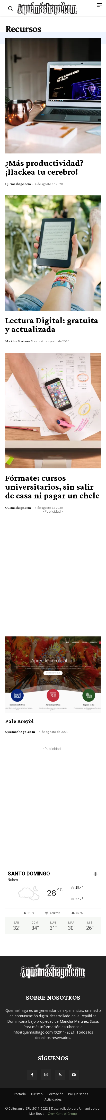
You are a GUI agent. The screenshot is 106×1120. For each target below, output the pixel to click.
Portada (20, 1094)
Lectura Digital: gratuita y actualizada (51, 324)
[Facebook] (32, 1075)
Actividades (53, 1099)
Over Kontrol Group (62, 1113)
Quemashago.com (18, 184)
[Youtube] (74, 1075)
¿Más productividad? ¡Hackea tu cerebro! (44, 167)
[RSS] (60, 1075)
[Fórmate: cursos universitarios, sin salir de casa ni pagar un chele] (53, 410)
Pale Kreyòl (19, 721)
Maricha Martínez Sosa (21, 341)
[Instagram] (46, 1075)
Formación (55, 1094)
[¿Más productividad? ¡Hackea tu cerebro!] (53, 95)
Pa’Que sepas (78, 1094)
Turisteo (37, 1094)
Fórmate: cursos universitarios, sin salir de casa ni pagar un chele (52, 486)
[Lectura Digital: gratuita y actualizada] (53, 253)
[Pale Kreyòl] (53, 674)
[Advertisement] (53, 567)
